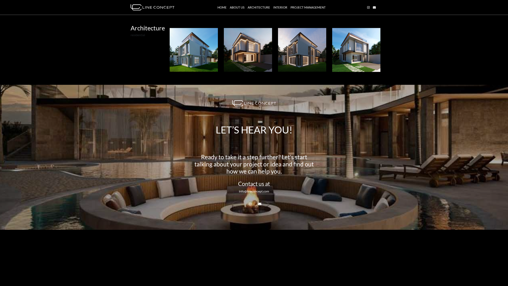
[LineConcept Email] (374, 7)
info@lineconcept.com (254, 191)
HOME (222, 7)
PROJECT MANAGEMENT (308, 7)
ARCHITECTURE (259, 7)
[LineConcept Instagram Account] (368, 7)
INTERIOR (280, 7)
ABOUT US (237, 7)
